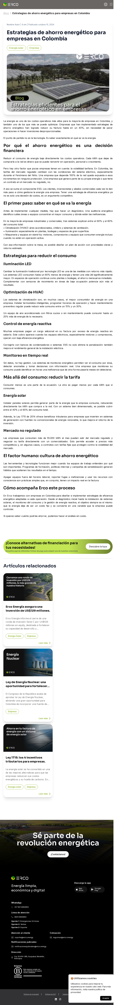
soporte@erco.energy (24, 937)
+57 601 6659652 (21, 907)
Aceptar (105, 998)
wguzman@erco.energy (63, 937)
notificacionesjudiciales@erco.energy (30, 947)
